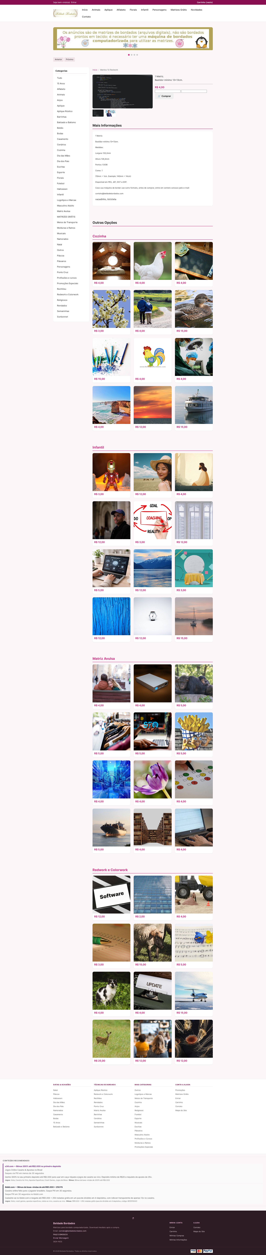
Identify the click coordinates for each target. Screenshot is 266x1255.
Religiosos (62, 300)
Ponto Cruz (62, 272)
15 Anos (61, 83)
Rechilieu (61, 289)
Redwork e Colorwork (67, 294)
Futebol (60, 183)
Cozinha (61, 150)
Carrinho (205, 2)
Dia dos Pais (63, 161)
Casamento (62, 139)
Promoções (180, 1090)
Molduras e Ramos (66, 228)
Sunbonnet (62, 316)
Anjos (60, 100)
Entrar (73, 2)
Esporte (61, 172)
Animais (96, 9)
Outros (60, 250)
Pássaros (61, 261)
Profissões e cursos (67, 278)
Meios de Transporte (67, 222)
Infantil (144, 9)
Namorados (62, 239)
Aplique (108, 9)
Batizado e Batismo (66, 122)
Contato (86, 16)
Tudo (59, 78)
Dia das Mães (63, 155)
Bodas (60, 133)
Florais (133, 9)
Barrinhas (61, 116)
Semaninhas (63, 311)
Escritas (61, 166)
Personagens (160, 9)
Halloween (62, 189)
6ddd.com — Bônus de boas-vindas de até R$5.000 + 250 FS (34, 1187)
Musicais (61, 233)
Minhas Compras (177, 1235)
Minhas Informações (178, 1240)
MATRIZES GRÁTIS (66, 216)
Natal (59, 244)
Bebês (60, 128)
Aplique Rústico (64, 111)
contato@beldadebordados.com (72, 1231)
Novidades (196, 9)
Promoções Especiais (67, 283)
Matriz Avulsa (63, 211)
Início (85, 9)
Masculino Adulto (65, 205)
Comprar (166, 96)
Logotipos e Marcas (66, 200)
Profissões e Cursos (143, 1139)
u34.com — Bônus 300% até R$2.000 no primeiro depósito (33, 1166)
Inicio (95, 70)
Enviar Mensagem (61, 1238)
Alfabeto (121, 9)
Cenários (61, 144)
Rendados (62, 305)
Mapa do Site (181, 1110)
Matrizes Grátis (179, 9)
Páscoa (60, 255)
